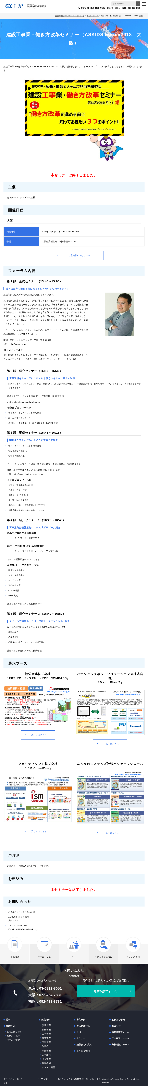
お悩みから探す (14, 1031)
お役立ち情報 (118, 1019)
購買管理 (46, 1038)
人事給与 (46, 1055)
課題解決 (10, 1026)
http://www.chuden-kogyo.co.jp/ (28, 474)
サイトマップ (41, 1079)
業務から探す (13, 1036)
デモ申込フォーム (120, 1038)
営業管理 (46, 1025)
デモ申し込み (44, 957)
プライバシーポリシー (14, 1079)
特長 (8, 1019)
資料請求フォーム (120, 1032)
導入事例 (81, 1019)
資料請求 (14, 957)
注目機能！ (47, 1063)
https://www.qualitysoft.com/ (26, 402)
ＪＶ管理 (46, 1059)
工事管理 (46, 1034)
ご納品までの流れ (103, 957)
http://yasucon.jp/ (18, 344)
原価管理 (46, 1029)
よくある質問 (133, 957)
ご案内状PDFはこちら (79, 255)
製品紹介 (45, 1019)
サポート (81, 1032)
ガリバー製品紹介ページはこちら (23, 559)
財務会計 (46, 1046)
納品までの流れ (84, 1044)
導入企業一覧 (83, 1026)
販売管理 (46, 1050)
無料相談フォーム (105, 991)
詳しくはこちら (39, 735)
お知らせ (116, 1026)
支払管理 (46, 1042)
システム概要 (48, 1067)
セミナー (74, 957)
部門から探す (13, 1040)
